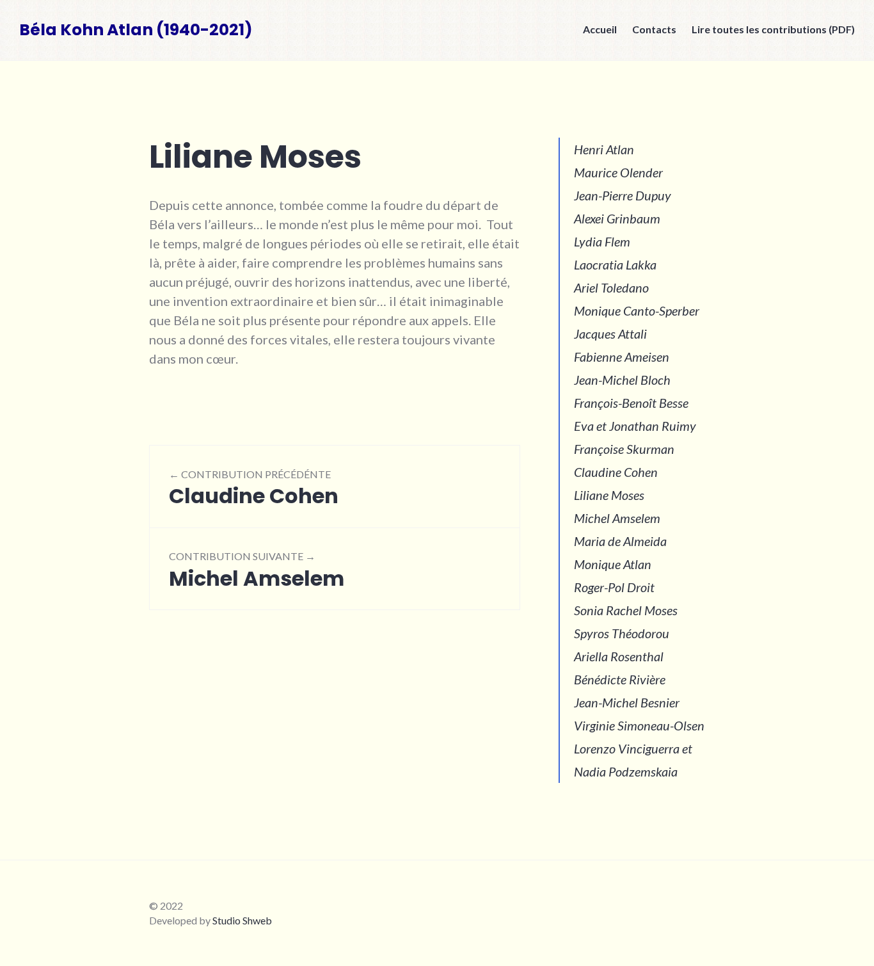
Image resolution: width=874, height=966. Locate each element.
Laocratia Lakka (615, 264)
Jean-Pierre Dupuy (622, 195)
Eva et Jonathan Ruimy (635, 425)
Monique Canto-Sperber (636, 310)
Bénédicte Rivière (619, 679)
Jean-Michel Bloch (622, 379)
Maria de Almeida (620, 541)
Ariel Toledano (611, 287)
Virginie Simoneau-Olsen (639, 725)
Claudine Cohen (616, 471)
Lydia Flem (602, 241)
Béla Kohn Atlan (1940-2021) (136, 30)
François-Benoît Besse (631, 402)
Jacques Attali (610, 333)
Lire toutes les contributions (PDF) (773, 29)
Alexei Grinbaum (617, 218)
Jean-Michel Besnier (626, 702)
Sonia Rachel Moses (626, 610)
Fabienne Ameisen (621, 356)
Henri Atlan (604, 149)
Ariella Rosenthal (618, 656)
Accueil (600, 29)
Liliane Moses (609, 495)
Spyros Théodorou (621, 633)
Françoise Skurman (624, 448)
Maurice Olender (618, 172)
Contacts (654, 29)
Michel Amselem (617, 518)
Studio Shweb (242, 920)
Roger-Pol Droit (614, 587)
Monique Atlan (612, 564)
